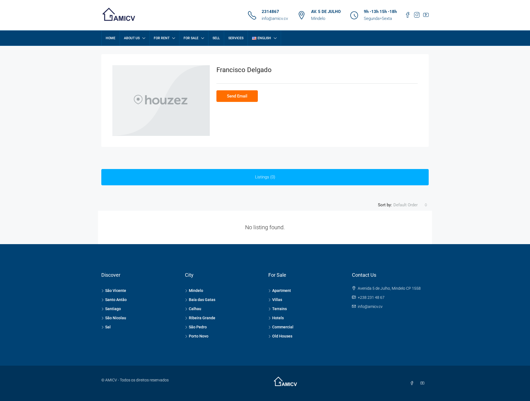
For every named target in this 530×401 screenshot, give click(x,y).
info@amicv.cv (275, 18)
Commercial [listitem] (282, 327)
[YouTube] (423, 383)
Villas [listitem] (277, 299)
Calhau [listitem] (195, 309)
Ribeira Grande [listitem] (202, 318)
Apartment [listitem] (281, 290)
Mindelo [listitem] (196, 290)
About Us (132, 38)
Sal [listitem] (108, 327)
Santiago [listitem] (113, 309)
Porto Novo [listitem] (198, 336)
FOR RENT (161, 38)
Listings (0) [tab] (265, 177)
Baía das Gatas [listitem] (202, 299)
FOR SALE (191, 38)
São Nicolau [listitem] (115, 318)
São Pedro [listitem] (198, 327)
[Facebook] (413, 383)
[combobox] (410, 205)
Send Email (237, 96)
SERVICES (235, 38)
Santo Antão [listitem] (116, 299)
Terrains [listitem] (279, 309)
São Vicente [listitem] (115, 290)
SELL (216, 38)
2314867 (270, 11)
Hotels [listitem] (278, 318)
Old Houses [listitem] (282, 336)
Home (110, 38)
